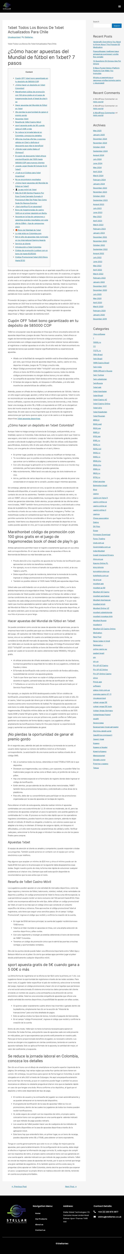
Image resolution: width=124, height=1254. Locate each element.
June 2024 (97, 163)
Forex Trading (99, 539)
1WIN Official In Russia (102, 371)
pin (94, 657)
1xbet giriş (97, 408)
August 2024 (98, 155)
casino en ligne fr (100, 498)
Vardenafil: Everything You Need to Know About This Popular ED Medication (107, 44)
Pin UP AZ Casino (100, 665)
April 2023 (97, 221)
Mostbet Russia (99, 620)
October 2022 (99, 245)
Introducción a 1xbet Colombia (28, 247)
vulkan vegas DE (100, 702)
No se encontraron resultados (28, 179)
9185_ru (96, 440)
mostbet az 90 (99, 588)
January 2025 (99, 135)
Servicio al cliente (23, 243)
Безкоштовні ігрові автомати (105, 727)
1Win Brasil (98, 354)
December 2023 (100, 188)
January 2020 (99, 315)
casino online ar (100, 506)
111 (94, 346)
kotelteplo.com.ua (100, 575)
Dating (96, 522)
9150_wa (96, 436)
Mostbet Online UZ (101, 608)
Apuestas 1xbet (21, 119)
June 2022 (97, 261)
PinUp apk (97, 682)
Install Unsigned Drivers (103, 555)
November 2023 (100, 192)
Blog (95, 489)
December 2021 (100, 286)
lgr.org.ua (97, 580)
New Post (97, 637)
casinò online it (99, 510)
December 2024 (100, 139)
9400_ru (96, 453)
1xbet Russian (99, 416)
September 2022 (100, 249)
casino (96, 494)
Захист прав (98, 739)
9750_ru (96, 477)
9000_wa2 (97, 424)
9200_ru (96, 444)
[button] (120, 6)
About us (39, 1224)
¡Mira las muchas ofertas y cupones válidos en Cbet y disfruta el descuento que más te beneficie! (30, 142)
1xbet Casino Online (101, 403)
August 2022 (98, 253)
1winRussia (98, 383)
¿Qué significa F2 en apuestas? (28, 206)
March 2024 (98, 175)
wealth (96, 719)
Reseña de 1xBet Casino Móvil (28, 122)
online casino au (100, 649)
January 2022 (99, 282)
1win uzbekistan (100, 379)
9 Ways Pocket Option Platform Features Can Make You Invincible (106, 71)
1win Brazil (97, 359)
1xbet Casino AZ (100, 399)
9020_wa (97, 428)
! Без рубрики (99, 334)
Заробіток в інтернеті (102, 735)
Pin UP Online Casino (102, 674)
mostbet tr (97, 624)
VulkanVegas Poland (101, 714)
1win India (97, 367)
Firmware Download (101, 534)
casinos (96, 514)
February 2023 (99, 229)
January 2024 (99, 184)
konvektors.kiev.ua (101, 571)
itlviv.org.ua (98, 559)
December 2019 (100, 319)
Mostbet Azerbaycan (102, 600)
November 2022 (100, 241)
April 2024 (97, 171)
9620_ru (96, 473)
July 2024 (97, 159)
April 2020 (97, 302)
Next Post (71, 1187)
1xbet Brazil (98, 395)
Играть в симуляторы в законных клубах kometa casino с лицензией (107, 80)
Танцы (96, 768)
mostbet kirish (99, 604)
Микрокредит (99, 755)
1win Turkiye (98, 375)
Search (96, 21)
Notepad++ (98, 645)
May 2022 (97, 266)
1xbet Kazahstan (100, 412)
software (97, 686)
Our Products (41, 1219)
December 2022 (100, 237)
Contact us (40, 1230)
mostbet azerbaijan (101, 596)
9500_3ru (97, 465)
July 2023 (97, 208)
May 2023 (97, 216)
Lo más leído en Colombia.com (28, 233)
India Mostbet (99, 551)
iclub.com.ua (98, 543)
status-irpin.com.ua (101, 690)
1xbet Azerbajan (100, 391)
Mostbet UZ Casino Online (104, 629)
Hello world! (98, 102)
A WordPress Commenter (104, 113)
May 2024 (97, 167)
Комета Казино (99, 751)
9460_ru (96, 457)
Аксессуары (98, 723)
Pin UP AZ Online (100, 669)
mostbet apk (98, 584)
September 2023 (100, 200)
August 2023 (98, 204)
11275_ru (97, 350)
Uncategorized (14, 37)
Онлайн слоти (99, 760)
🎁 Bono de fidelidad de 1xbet (28, 230)
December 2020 (100, 290)
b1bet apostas (99, 481)
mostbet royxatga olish (103, 616)
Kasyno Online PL (100, 563)
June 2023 (97, 212)
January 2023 (99, 233)
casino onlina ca (100, 502)
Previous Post (19, 1187)
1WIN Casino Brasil (101, 363)
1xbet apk (97, 387)
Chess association (101, 518)
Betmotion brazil (100, 485)
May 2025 (97, 130)
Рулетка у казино (100, 764)
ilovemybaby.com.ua (101, 547)
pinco (95, 678)
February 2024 (99, 180)
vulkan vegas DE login (102, 706)
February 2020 (99, 310)
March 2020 (98, 306)
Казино (96, 743)
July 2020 (97, 294)
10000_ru (97, 342)
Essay (95, 530)
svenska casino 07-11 (102, 694)
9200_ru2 (97, 449)
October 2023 (99, 196)
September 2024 (100, 151)
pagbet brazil (98, 653)
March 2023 (98, 225)
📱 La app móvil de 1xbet (25, 189)
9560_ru (96, 469)
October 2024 (99, 147)
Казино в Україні (100, 747)
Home (37, 1213)
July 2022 (97, 257)
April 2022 (97, 270)
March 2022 (98, 274)
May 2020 (97, 298)
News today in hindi (101, 641)
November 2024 (100, 143)
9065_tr (96, 432)
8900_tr (96, 420)
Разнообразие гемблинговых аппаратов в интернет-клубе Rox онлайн (106, 54)
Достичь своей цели (102, 731)
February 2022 (99, 278)
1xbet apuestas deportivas (29, 418)
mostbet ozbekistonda (102, 612)
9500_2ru (97, 461)
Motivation (97, 633)
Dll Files (96, 526)
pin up (95, 661)
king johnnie (98, 567)
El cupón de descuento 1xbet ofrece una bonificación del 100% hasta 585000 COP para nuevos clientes (30, 159)
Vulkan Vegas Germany (103, 710)
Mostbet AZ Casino (101, 592)
